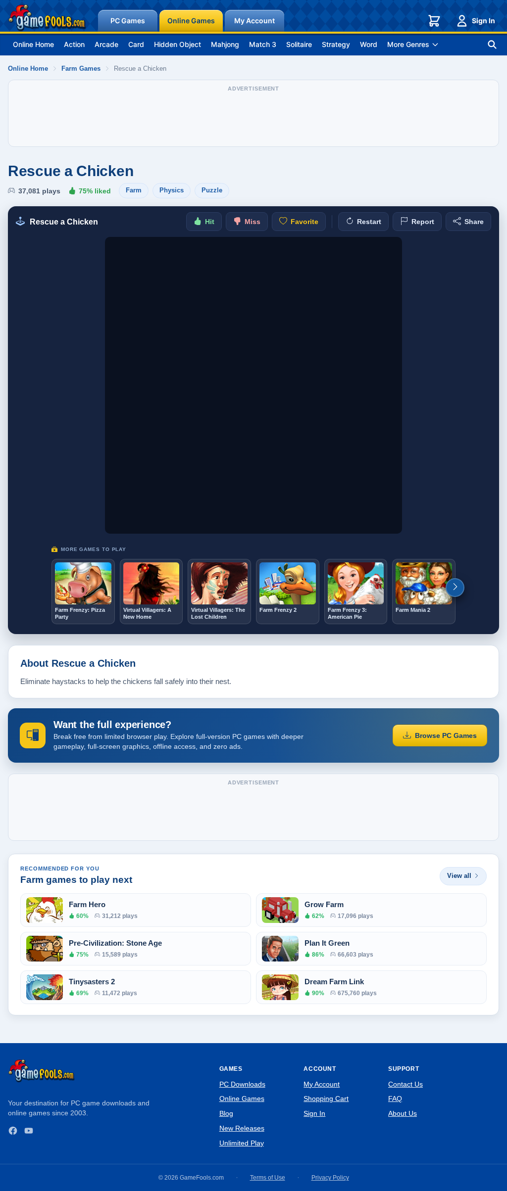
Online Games (191, 20)
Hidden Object (177, 44)
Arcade (106, 44)
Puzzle (212, 190)
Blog (226, 1113)
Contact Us (405, 1084)
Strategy (336, 44)
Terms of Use (267, 1177)
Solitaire (299, 44)
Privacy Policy (330, 1177)
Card (136, 44)
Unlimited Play (241, 1143)
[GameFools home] (47, 18)
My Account (254, 20)
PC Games (127, 20)
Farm (134, 190)
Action (74, 44)
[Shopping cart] (434, 21)
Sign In (483, 20)
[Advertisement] (253, 118)
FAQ (395, 1098)
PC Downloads (242, 1084)
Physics (171, 190)
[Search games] (492, 44)
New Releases (241, 1128)
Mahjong (225, 44)
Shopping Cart (326, 1098)
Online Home (33, 44)
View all (459, 875)
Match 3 (262, 44)
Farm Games (81, 68)
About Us (402, 1113)
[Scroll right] (455, 587)
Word (368, 44)
